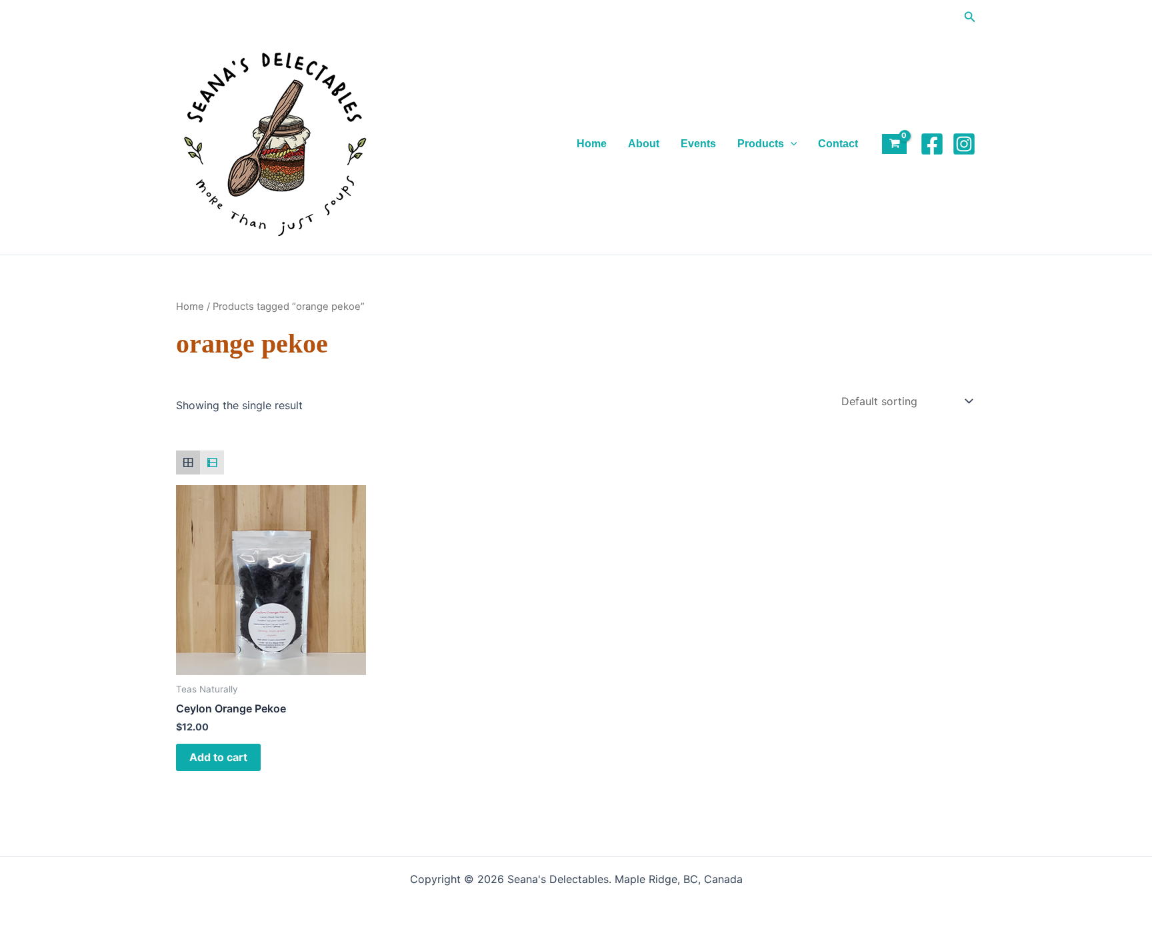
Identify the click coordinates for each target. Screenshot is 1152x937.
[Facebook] (932, 144)
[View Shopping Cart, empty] (894, 144)
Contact (838, 143)
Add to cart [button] (218, 757)
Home (592, 143)
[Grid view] (188, 462)
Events (698, 143)
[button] (970, 17)
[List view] (212, 462)
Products (760, 143)
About (643, 143)
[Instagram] (964, 144)
